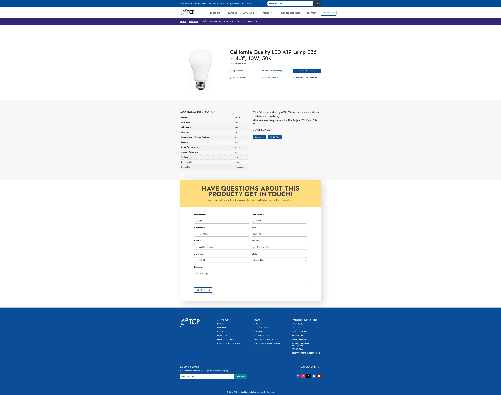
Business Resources (290, 13)
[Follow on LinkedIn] (314, 376)
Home (183, 21)
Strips (220, 332)
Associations (261, 328)
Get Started (203, 289)
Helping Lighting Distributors (300, 344)
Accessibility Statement (265, 392)
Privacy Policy (250, 392)
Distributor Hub (216, 4)
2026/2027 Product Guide (239, 4)
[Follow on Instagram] (303, 376)
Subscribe (240, 376)
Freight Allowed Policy (266, 340)
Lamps (220, 324)
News (257, 320)
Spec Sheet (238, 70)
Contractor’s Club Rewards (305, 353)
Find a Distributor (272, 77)
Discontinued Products (229, 343)
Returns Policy (261, 336)
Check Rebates (239, 77)
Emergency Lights (226, 340)
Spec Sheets (297, 324)
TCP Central (297, 349)
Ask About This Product (306, 77)
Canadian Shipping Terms (267, 343)
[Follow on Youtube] (319, 376)
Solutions (231, 13)
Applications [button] (250, 13)
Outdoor (222, 336)
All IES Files (274, 137)
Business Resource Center (304, 320)
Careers (258, 332)
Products (215, 13)
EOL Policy (259, 347)
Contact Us (329, 12)
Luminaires (222, 328)
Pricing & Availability (273, 70)
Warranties (297, 336)
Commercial (186, 4)
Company (311, 13)
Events (257, 324)
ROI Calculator (299, 332)
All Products (224, 320)
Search (317, 3)
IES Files (295, 328)
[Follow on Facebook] (298, 376)
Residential (200, 4)
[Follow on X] (308, 376)
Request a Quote (307, 70)
